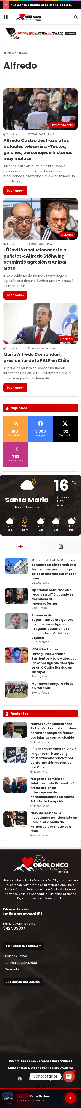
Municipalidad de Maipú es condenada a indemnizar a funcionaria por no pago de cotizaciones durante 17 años (54, 569)
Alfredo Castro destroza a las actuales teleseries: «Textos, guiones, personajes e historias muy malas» (37, 149)
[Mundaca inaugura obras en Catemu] (16, 689)
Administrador (16, 134)
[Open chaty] (69, 1076)
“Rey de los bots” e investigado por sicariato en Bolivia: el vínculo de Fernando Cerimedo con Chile (53, 822)
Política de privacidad (20, 963)
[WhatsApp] (61, 1079)
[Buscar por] (75, 18)
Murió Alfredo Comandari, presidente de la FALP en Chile (36, 357)
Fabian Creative (60, 1068)
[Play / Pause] (70, 1098)
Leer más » (15, 190)
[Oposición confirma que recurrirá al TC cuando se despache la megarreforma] (16, 596)
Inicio (10, 53)
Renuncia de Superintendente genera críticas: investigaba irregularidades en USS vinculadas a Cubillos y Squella (52, 626)
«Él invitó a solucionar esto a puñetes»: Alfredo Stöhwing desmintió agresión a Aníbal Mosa (35, 259)
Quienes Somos (15, 956)
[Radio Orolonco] (28, 16)
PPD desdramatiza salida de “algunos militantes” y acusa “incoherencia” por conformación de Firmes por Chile (53, 758)
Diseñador (11, 969)
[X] (30, 1079)
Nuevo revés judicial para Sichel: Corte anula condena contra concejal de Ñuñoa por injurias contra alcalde (53, 731)
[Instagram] (40, 1079)
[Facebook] (20, 1079)
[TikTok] (51, 1079)
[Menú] (5, 18)
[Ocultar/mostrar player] (40, 1086)
